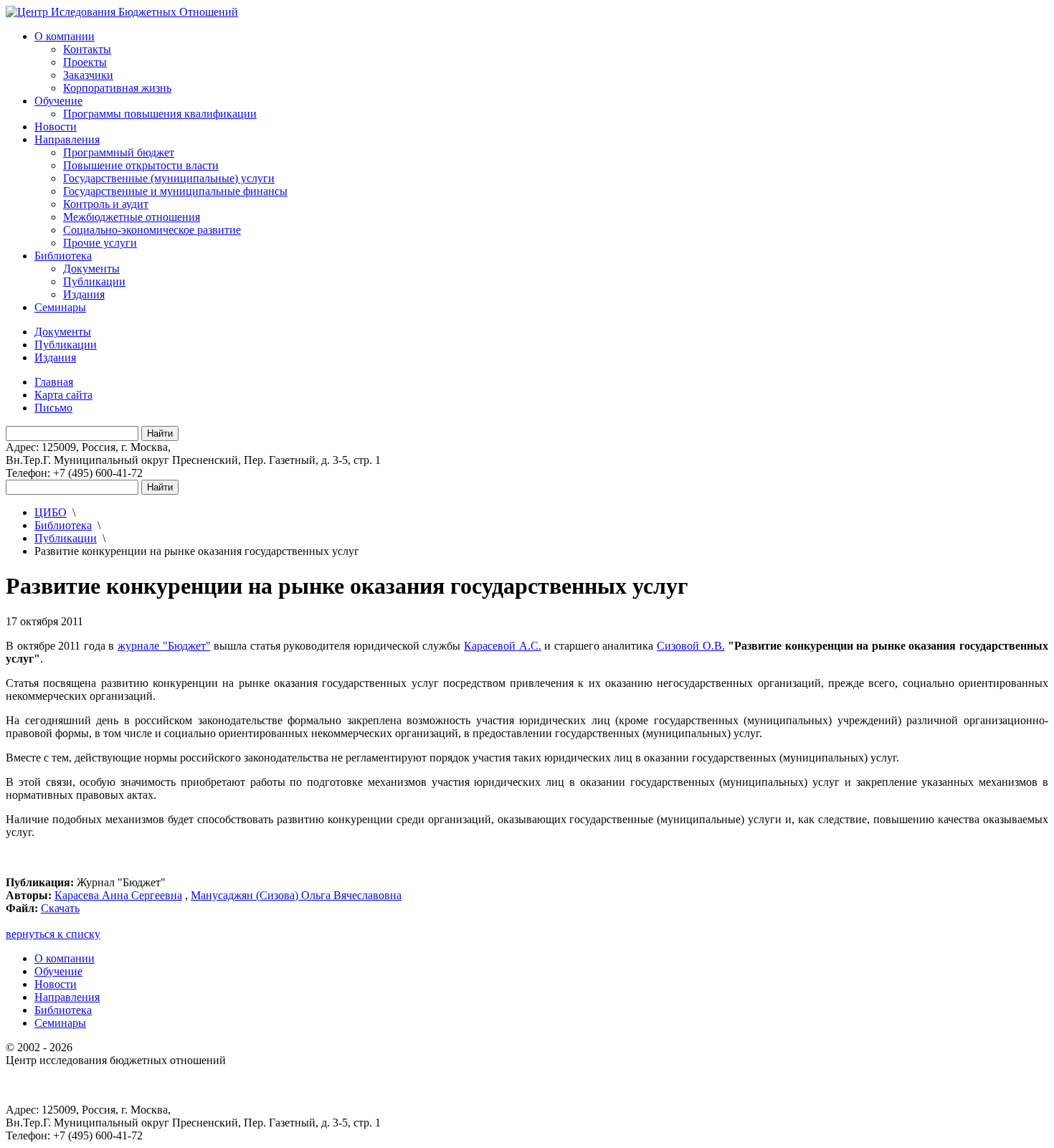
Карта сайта (63, 395)
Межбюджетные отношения (131, 217)
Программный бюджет (118, 152)
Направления (67, 139)
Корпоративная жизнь (117, 88)
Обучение (58, 101)
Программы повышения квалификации (160, 114)
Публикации (94, 281)
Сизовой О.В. (691, 646)
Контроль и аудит (105, 204)
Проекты (85, 62)
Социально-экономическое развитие (152, 230)
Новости (55, 126)
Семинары (60, 307)
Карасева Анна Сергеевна (118, 895)
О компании (64, 36)
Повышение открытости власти (141, 165)
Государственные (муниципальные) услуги (169, 178)
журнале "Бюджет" (164, 646)
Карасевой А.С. (502, 646)
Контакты (87, 49)
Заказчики (88, 75)
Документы (91, 268)
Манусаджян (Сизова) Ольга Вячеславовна (296, 895)
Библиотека (63, 256)
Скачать (60, 908)
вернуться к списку (53, 934)
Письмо (53, 408)
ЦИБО (50, 512)
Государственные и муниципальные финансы (175, 191)
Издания (84, 294)
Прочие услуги (100, 243)
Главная (53, 382)
